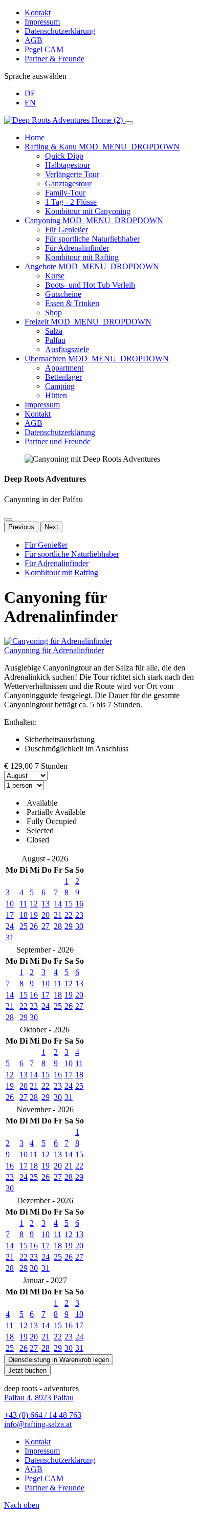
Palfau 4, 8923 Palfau (39, 1397)
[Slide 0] (8, 519)
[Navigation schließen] (129, 122)
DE (30, 93)
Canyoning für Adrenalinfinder (54, 650)
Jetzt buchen (27, 1370)
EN (30, 102)
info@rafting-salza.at (38, 1424)
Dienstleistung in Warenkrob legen (58, 1360)
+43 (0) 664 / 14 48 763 (42, 1415)
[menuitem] (120, 137)
